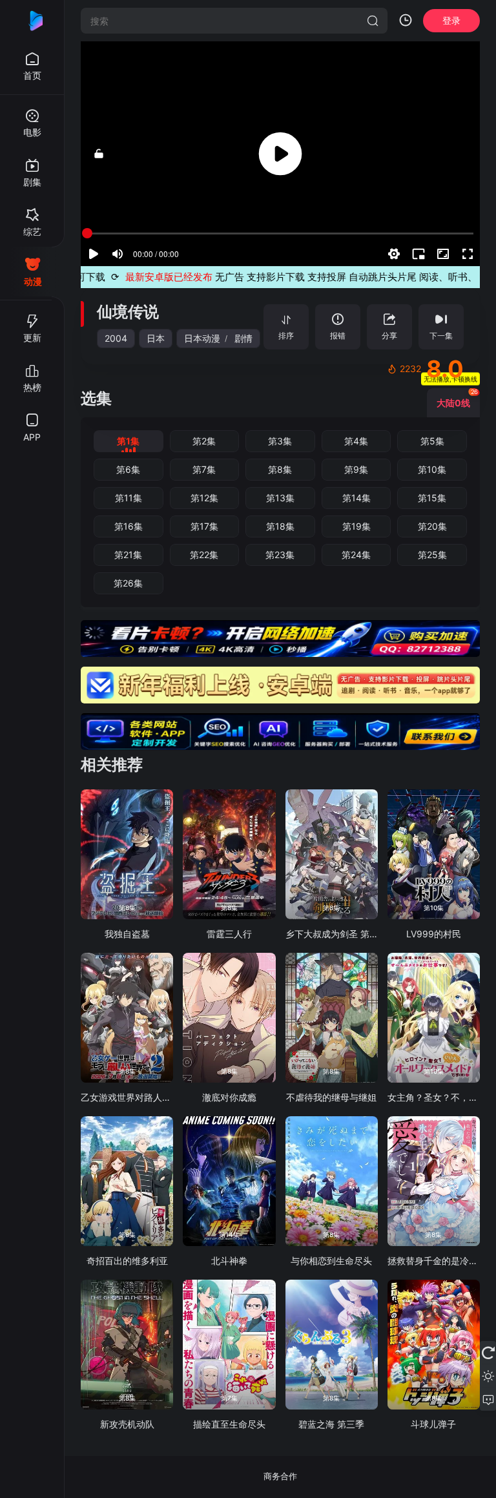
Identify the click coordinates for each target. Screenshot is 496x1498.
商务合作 (280, 1476)
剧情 (243, 338)
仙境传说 (128, 311)
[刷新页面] (488, 1352)
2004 (116, 338)
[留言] (488, 1399)
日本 (156, 338)
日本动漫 (202, 338)
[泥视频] (32, 20)
